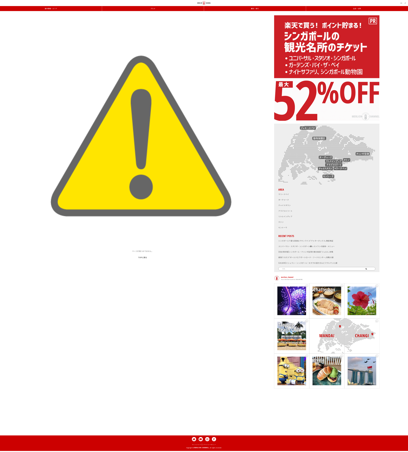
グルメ (153, 8)
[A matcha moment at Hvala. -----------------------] (326, 370)
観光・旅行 (255, 8)
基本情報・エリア (51, 8)
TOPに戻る (142, 257)
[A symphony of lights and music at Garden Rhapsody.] (291, 300)
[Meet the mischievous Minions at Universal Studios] (291, 370)
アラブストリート (285, 211)
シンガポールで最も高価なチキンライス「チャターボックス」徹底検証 (305, 240)
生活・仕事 (357, 8)
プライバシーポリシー (209, 444)
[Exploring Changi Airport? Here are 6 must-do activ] (361, 335)
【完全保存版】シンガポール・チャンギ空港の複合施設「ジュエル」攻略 (305, 251)
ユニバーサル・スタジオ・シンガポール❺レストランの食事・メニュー (306, 246)
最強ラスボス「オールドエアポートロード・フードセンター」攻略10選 (305, 257)
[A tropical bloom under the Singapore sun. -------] (361, 300)
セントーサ (282, 227)
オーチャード (283, 199)
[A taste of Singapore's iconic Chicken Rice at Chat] (326, 300)
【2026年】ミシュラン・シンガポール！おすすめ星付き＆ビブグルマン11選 (307, 263)
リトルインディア (285, 216)
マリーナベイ (283, 194)
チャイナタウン (284, 205)
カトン (281, 222)
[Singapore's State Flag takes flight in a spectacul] (361, 370)
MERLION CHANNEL (201, 447)
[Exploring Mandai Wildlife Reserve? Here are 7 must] (326, 335)
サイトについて (196, 444)
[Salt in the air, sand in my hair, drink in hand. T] (291, 335)
